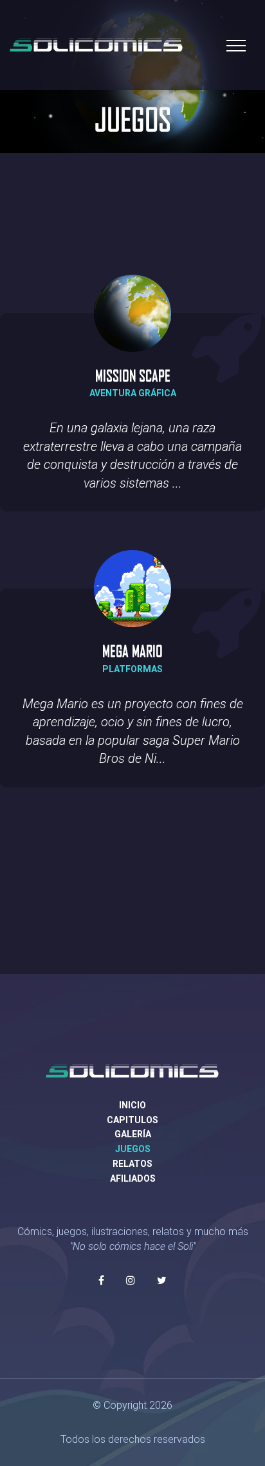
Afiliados (133, 1178)
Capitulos (132, 1120)
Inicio (132, 1105)
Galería (132, 1134)
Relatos (132, 1164)
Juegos (133, 1149)
